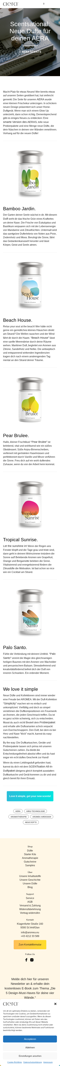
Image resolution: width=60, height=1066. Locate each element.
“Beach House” (40, 337)
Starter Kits (30, 854)
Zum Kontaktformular (30, 944)
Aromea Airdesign (41, 817)
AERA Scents (31, 51)
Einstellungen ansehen (30, 1056)
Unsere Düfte (30, 883)
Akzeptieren (30, 1039)
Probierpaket (47, 722)
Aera (17, 811)
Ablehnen (30, 1047)
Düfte (30, 850)
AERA (40, 99)
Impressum (48, 1062)
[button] (55, 1003)
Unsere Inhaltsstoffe (30, 876)
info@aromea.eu (30, 932)
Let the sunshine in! (15, 546)
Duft (5, 218)
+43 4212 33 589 (30, 936)
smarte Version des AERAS (20, 122)
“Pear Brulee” (39, 441)
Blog (30, 887)
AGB (30, 902)
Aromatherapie (19, 817)
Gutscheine (30, 861)
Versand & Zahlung (30, 905)
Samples (30, 865)
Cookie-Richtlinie (14, 1062)
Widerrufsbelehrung (30, 909)
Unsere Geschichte (30, 880)
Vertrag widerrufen (30, 913)
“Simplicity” (10, 703)
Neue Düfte (31, 822)
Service (30, 898)
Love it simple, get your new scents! (30, 796)
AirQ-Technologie (35, 811)
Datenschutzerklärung (32, 1062)
